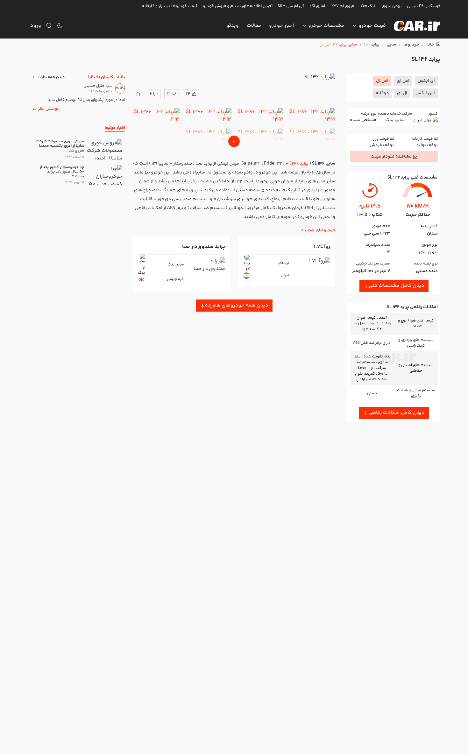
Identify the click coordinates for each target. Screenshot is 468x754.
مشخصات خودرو (326, 26)
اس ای (403, 80)
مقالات (254, 26)
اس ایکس (425, 93)
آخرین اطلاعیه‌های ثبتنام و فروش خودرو (238, 6)
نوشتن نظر (48, 108)
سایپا (391, 45)
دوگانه (382, 93)
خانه (430, 45)
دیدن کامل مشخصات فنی (396, 286)
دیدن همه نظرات (51, 77)
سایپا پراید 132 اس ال (338, 45)
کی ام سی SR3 (291, 6)
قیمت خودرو (372, 26)
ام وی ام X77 (343, 6)
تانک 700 (368, 6)
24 (188, 93)
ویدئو (232, 26)
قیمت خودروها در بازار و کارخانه (170, 6)
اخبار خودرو (281, 26)
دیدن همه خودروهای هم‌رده (236, 305)
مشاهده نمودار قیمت (391, 156)
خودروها (411, 45)
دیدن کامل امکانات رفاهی (396, 413)
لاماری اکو (317, 6)
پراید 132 (371, 45)
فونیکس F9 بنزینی (423, 6)
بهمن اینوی (392, 6)
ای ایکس (426, 80)
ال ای (402, 93)
